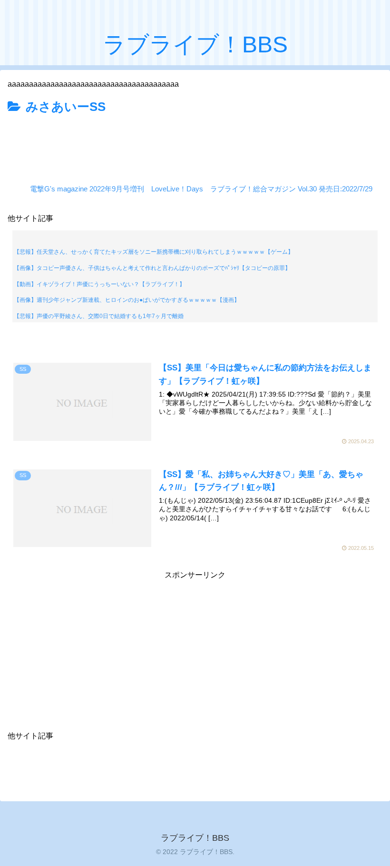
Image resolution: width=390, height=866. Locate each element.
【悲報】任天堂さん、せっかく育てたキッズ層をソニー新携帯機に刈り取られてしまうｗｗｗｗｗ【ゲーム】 (153, 252)
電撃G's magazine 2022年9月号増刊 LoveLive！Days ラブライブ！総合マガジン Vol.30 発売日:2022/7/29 (201, 189)
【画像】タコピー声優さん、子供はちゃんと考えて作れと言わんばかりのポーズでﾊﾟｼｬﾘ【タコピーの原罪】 (152, 268)
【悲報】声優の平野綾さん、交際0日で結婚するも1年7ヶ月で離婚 (99, 316)
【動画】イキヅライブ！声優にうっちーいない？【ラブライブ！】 (99, 284)
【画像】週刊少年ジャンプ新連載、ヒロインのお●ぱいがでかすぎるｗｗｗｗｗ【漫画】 (127, 300)
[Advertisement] (195, 144)
